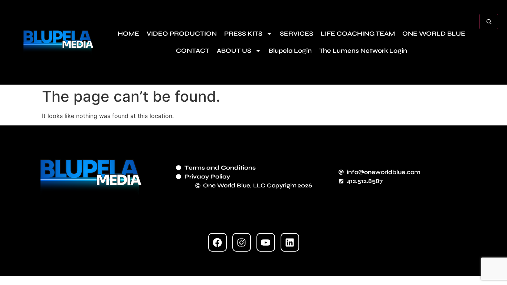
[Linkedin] (290, 242)
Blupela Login (290, 51)
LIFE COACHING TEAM (358, 33)
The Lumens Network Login (363, 51)
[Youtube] (265, 242)
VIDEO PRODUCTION (182, 33)
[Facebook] (217, 242)
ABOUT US (234, 51)
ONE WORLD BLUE (433, 33)
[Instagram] (241, 242)
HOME (128, 33)
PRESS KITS (243, 33)
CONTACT (192, 51)
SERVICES (296, 33)
